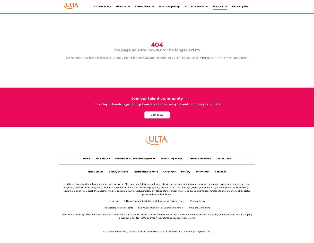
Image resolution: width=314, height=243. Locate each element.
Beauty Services (118, 171)
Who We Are (103, 158)
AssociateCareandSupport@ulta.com (175, 217)
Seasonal (220, 171)
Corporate (169, 171)
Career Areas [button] (143, 6)
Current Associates (196, 6)
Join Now (157, 115)
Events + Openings (170, 6)
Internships (203, 171)
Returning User (241, 6)
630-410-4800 (138, 217)
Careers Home (102, 6)
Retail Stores (95, 171)
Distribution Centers (145, 171)
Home (86, 158)
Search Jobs (220, 6)
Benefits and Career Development (135, 158)
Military (186, 171)
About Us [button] (121, 6)
